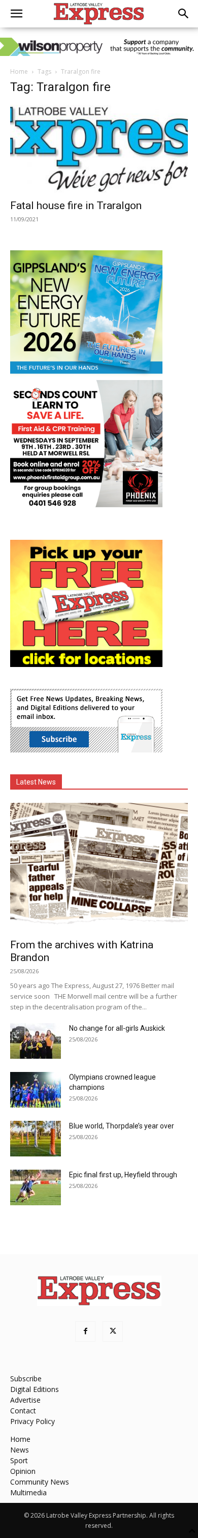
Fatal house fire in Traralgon (76, 205)
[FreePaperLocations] (86, 664)
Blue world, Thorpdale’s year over (121, 1126)
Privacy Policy (32, 1421)
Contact (23, 1410)
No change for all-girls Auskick (117, 1028)
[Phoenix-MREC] (86, 504)
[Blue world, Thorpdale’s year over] (35, 1138)
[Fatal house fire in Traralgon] (99, 149)
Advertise (25, 1400)
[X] (113, 1331)
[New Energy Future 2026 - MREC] (86, 375)
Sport (19, 1460)
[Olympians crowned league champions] (35, 1090)
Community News (39, 1482)
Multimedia (28, 1492)
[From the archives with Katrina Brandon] (99, 867)
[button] (16, 13)
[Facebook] (85, 1331)
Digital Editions (34, 1389)
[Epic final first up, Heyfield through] (35, 1187)
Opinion (23, 1471)
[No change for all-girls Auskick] (35, 1041)
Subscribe (26, 1378)
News (19, 1450)
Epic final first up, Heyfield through (123, 1175)
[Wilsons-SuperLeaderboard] (99, 47)
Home (19, 71)
